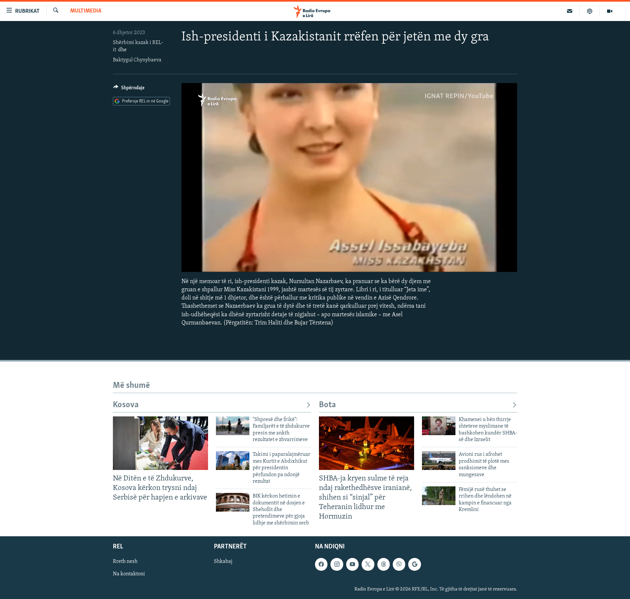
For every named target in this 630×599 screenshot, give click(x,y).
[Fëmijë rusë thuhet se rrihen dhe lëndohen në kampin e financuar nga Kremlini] (438, 495)
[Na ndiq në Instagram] (336, 564)
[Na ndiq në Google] (414, 564)
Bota (327, 405)
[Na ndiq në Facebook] (321, 564)
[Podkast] (590, 11)
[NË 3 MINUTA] (570, 11)
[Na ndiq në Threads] (383, 564)
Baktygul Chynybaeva (137, 60)
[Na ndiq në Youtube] (352, 564)
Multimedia (85, 11)
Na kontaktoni (129, 574)
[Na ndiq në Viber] (399, 564)
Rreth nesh (125, 562)
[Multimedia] (610, 11)
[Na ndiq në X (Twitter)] (368, 564)
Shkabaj (223, 562)
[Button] (128, 89)
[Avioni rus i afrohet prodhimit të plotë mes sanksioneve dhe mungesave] (438, 460)
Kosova (126, 405)
